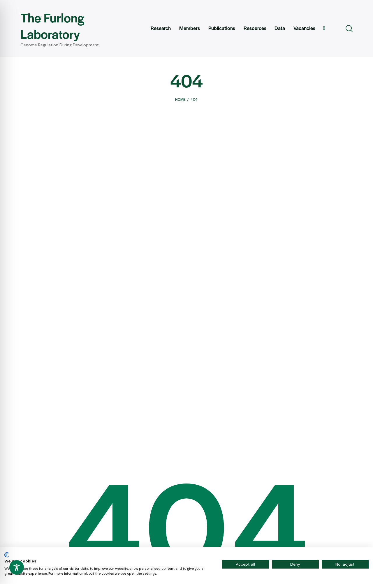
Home (180, 99)
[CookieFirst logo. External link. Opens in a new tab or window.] (6, 554)
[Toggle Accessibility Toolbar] (16, 567)
